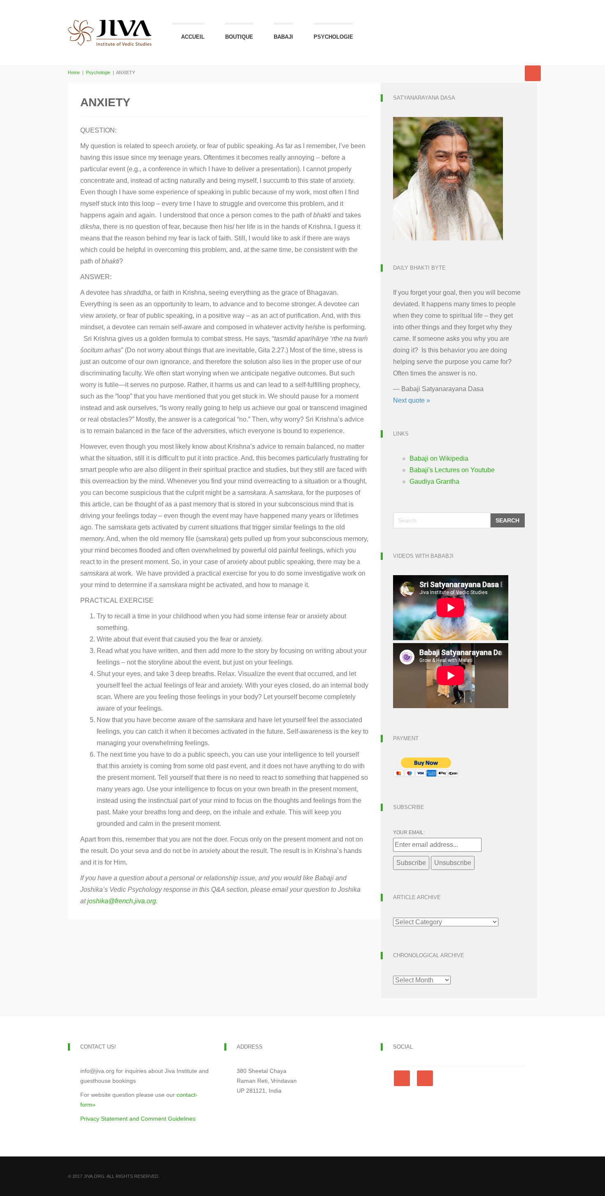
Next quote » (411, 400)
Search (507, 520)
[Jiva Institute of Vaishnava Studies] (110, 23)
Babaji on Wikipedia (439, 458)
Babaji (283, 37)
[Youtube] (425, 1078)
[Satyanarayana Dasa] (448, 178)
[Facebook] (403, 1078)
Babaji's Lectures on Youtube (452, 469)
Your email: (409, 832)
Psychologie (333, 37)
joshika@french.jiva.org (121, 901)
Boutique (239, 37)
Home (74, 72)
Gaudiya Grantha (434, 481)
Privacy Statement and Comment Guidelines (137, 1118)
